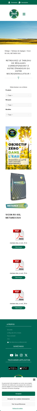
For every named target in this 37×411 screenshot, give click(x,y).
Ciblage (7, 51)
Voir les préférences (18, 404)
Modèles (8, 109)
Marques (8, 100)
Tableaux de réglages (18, 51)
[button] (34, 380)
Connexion (14, 2)
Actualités (10, 329)
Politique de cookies (17, 408)
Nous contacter (11, 336)
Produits (8, 90)
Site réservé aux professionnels (18, 342)
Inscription (24, 2)
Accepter (19, 394)
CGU (8, 339)
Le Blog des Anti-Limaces (14, 333)
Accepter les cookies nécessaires (18, 399)
